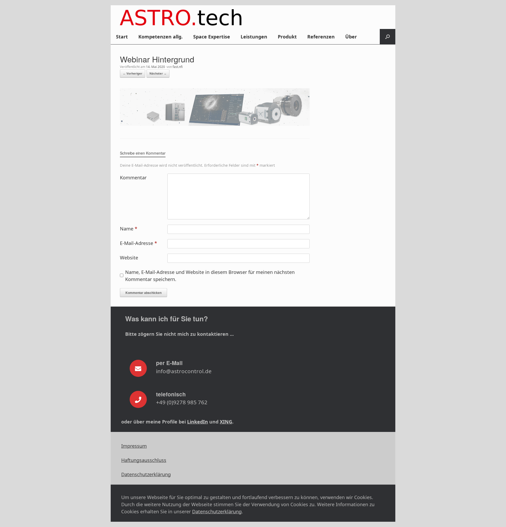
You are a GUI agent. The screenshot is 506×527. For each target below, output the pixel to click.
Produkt (287, 36)
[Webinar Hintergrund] (215, 124)
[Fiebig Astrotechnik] (180, 19)
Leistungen (254, 36)
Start (122, 36)
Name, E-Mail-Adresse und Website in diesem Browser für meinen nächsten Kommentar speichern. (210, 275)
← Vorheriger (132, 73)
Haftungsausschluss (143, 460)
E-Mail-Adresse (138, 243)
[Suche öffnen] (387, 36)
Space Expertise (211, 36)
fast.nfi (178, 67)
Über (351, 36)
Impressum (134, 446)
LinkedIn (197, 421)
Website (129, 257)
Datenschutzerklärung (146, 474)
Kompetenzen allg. (160, 36)
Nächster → (158, 73)
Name (128, 228)
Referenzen (321, 36)
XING (226, 421)
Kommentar (133, 177)
